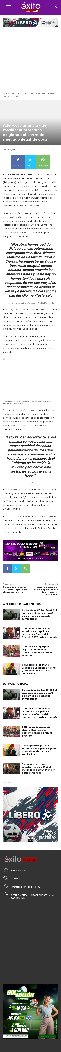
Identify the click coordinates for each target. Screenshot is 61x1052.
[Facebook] (7, 568)
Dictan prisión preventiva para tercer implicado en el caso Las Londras (16, 589)
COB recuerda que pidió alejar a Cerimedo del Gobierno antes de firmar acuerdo (37, 651)
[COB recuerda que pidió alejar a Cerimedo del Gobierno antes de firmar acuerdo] (11, 651)
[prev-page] (5, 781)
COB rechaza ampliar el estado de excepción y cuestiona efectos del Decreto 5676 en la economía (39, 632)
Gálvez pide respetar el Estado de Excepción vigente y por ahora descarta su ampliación (39, 669)
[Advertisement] (30, 60)
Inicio (5, 93)
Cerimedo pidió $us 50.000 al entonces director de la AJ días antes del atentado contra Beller (39, 614)
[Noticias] (30, 7)
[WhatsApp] (25, 568)
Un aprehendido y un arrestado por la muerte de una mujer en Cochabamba (46, 591)
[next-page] (9, 781)
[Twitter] (16, 568)
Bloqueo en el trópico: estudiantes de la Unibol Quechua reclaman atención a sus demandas (38, 768)
